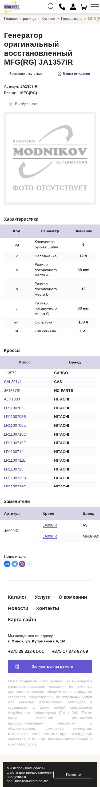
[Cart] (84, 6)
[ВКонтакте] (7, 564)
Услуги (43, 597)
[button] (51, 6)
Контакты (47, 608)
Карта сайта (22, 619)
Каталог (17, 597)
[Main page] (11, 6)
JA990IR (50, 525)
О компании (73, 597)
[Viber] (22, 564)
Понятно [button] (73, 775)
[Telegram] (14, 564)
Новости (18, 608)
